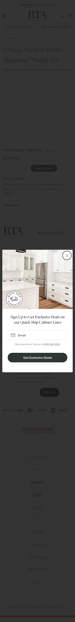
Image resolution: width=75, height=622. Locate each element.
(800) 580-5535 (51, 344)
